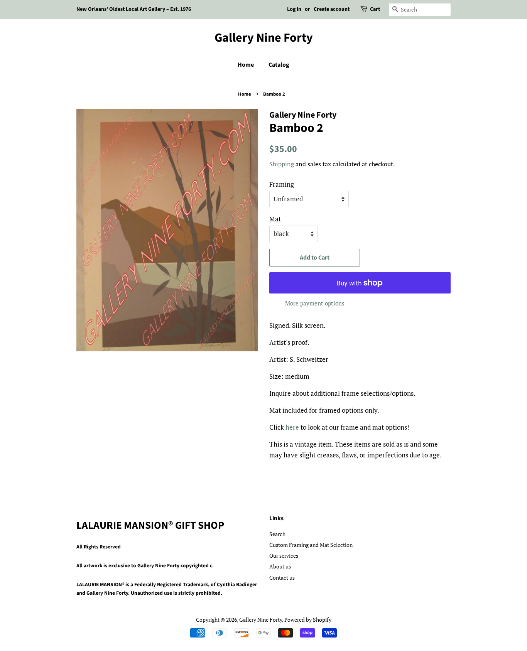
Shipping (281, 164)
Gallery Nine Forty (264, 37)
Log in (294, 9)
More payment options (315, 303)
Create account (332, 9)
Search (277, 534)
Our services (283, 555)
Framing (281, 184)
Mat (275, 218)
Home (246, 65)
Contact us (282, 577)
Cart (375, 9)
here (292, 427)
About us (280, 566)
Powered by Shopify (307, 619)
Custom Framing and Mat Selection (311, 544)
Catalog (279, 65)
